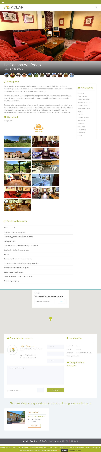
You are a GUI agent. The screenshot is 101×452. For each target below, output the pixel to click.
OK (61, 301)
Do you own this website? (43, 301)
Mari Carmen (27, 346)
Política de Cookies (75, 450)
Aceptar (64, 450)
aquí (58, 450)
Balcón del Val (33, 412)
